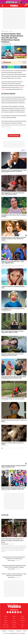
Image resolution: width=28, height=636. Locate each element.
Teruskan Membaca (14, 135)
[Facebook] (8, 612)
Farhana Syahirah (11, 560)
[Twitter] (13, 612)
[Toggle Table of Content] (23, 62)
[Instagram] (10, 612)
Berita (11, 31)
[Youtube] (18, 612)
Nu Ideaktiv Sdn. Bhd (13, 633)
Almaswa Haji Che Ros (7, 43)
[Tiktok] (15, 612)
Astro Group (23, 633)
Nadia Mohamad (4, 543)
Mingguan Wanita (4, 31)
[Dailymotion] (20, 612)
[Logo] (14, 6)
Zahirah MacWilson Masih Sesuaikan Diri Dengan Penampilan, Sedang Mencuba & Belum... (12, 540)
